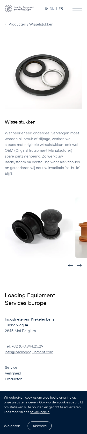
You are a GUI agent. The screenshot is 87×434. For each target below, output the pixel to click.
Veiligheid (13, 373)
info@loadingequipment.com (29, 351)
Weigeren (12, 425)
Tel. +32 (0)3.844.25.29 (24, 346)
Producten (17, 24)
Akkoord (40, 425)
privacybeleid (40, 412)
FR (61, 8)
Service (11, 367)
